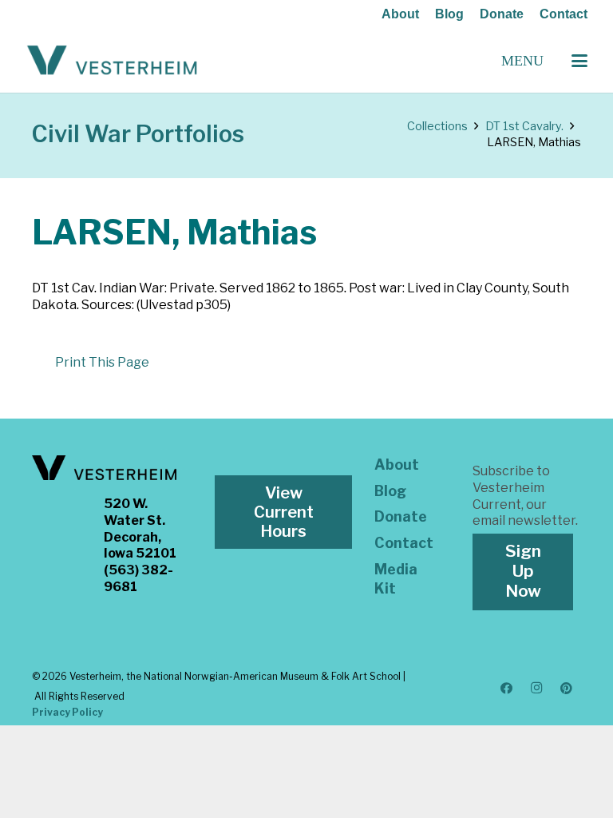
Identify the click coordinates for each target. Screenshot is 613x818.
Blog (449, 14)
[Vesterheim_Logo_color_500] (112, 61)
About (400, 14)
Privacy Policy (67, 712)
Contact (563, 14)
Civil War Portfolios (138, 134)
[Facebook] (507, 688)
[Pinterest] (567, 688)
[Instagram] (536, 688)
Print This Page (102, 362)
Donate (502, 14)
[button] (579, 61)
